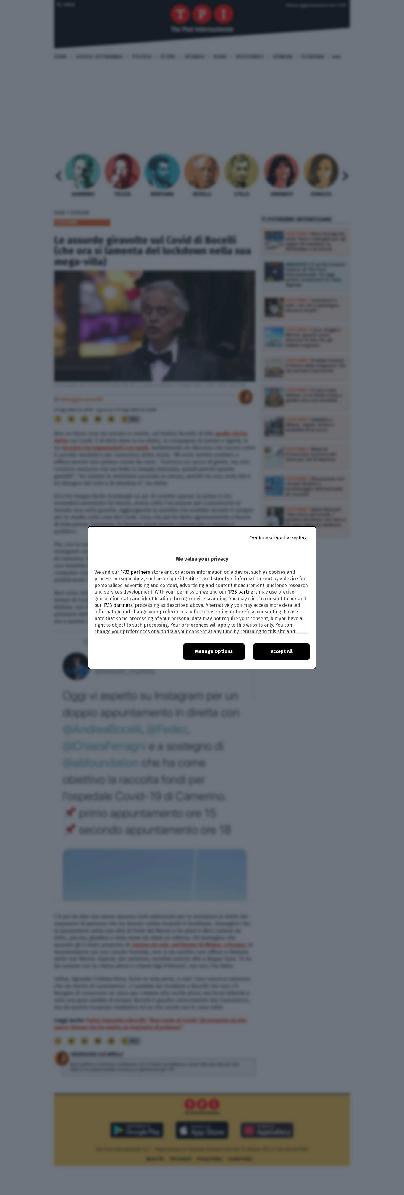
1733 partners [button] (135, 572)
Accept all (282, 651)
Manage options (214, 651)
